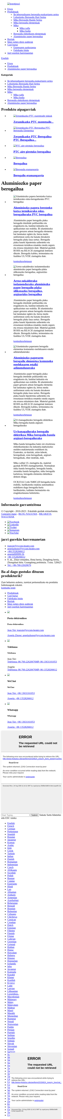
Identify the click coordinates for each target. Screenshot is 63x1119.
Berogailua (20, 163)
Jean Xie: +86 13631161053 (21, 693)
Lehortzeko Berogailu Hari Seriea (29, 17)
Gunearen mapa (9, 514)
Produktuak (13, 11)
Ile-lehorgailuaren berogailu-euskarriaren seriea (36, 14)
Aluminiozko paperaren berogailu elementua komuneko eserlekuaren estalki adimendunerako (33, 362)
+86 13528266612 (16, 557)
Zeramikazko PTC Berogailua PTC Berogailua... (32, 138)
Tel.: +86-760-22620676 (19, 565)
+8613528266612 (16, 551)
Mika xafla (25, 28)
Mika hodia (25, 31)
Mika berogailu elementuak (26, 22)
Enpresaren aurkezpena (24, 47)
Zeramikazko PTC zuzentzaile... (33, 121)
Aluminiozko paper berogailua (28, 36)
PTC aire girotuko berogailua (32, 151)
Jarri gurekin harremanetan (20, 53)
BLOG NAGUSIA (28, 514)
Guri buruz (12, 44)
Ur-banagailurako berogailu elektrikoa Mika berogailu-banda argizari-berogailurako (34, 435)
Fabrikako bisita (21, 50)
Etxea (10, 9)
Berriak (11, 39)
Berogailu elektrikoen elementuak (29, 33)
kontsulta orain (8, 587)
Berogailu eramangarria (28, 175)
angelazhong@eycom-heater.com (23, 548)
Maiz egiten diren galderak (20, 42)
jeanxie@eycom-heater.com (20, 546)
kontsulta (17, 261)
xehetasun (27, 261)
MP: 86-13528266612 (46, 669)
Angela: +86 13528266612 (20, 698)
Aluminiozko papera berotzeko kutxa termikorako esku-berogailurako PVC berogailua (32, 211)
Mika (16, 25)
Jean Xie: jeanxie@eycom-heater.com (25, 630)
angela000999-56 (15, 554)
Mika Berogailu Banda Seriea (27, 20)
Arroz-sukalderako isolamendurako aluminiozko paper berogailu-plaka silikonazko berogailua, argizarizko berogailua (31, 287)
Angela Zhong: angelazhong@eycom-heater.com (31, 635)
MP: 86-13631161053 (46, 661)
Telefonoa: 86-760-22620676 (21, 661)
